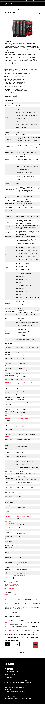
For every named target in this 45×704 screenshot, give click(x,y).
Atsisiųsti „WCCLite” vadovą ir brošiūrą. (13, 587)
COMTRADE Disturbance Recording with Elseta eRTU (15, 691)
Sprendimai (7, 689)
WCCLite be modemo (8, 594)
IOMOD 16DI (7, 418)
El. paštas (16, 644)
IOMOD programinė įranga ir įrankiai (12, 584)
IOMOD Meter (7, 516)
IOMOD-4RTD (7, 615)
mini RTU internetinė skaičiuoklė (11, 581)
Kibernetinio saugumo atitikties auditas (12, 694)
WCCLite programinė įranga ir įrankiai (12, 588)
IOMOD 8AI (7, 436)
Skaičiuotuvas (7, 644)
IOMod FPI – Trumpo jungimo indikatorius (12, 684)
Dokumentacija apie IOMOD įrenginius (12, 579)
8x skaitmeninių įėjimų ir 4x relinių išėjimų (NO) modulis (27, 347)
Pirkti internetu (35, 645)
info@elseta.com (37, 0)
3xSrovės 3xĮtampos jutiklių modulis (23, 516)
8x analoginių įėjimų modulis (21, 436)
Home (5, 9)
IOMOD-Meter (7, 622)
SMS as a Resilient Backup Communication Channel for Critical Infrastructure (19, 693)
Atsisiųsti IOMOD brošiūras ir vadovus (12, 582)
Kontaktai (7, 667)
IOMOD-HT (6, 626)
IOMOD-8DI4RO (7, 607)
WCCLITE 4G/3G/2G (8, 597)
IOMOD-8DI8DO (7, 599)
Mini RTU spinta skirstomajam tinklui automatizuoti (14, 687)
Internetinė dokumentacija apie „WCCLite (13, 585)
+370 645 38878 (28, 0)
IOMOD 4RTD (7, 465)
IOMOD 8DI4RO (8, 347)
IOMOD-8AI (6, 611)
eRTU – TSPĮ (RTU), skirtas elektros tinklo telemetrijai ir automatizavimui (18, 682)
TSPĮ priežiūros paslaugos (9, 696)
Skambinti (26, 644)
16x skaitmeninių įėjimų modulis (22, 418)
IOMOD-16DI (7, 603)
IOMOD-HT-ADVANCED (9, 630)
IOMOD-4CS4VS (7, 618)
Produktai (10, 9)
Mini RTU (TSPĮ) (7, 685)
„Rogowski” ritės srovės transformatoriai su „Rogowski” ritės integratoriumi (18, 680)
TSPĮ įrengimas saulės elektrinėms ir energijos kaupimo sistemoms (17, 698)
